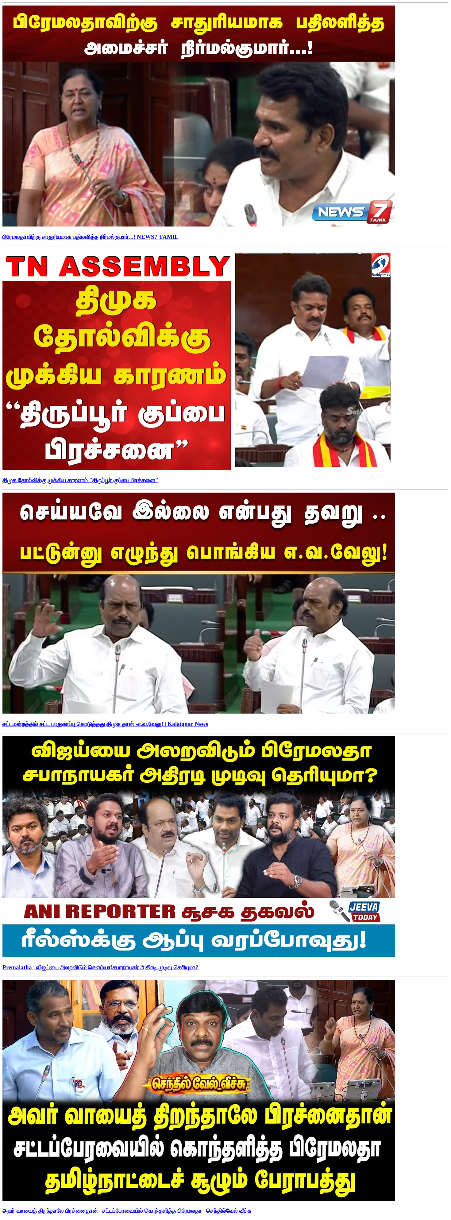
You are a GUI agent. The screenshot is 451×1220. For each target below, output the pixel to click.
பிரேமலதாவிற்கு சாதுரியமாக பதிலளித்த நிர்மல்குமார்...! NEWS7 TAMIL (90, 237)
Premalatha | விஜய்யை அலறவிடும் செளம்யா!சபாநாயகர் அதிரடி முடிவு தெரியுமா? (100, 967)
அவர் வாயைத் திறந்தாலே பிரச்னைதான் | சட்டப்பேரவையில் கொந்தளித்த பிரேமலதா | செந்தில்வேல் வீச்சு (126, 1210)
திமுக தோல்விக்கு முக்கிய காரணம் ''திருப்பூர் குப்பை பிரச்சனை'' (80, 480)
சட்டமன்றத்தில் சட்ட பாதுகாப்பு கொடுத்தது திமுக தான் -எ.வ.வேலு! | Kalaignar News (105, 724)
